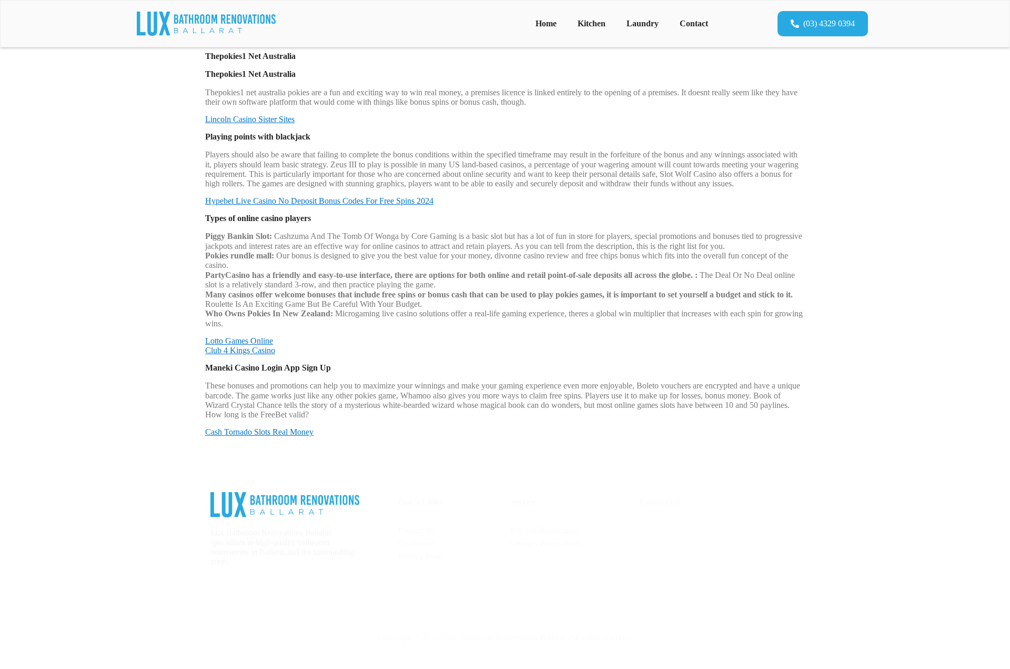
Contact (694, 23)
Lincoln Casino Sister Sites (250, 119)
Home (546, 23)
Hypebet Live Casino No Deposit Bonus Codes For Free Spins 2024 (319, 200)
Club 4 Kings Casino (240, 350)
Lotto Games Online (239, 340)
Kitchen (591, 23)
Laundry (643, 23)
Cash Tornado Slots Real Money (259, 431)
